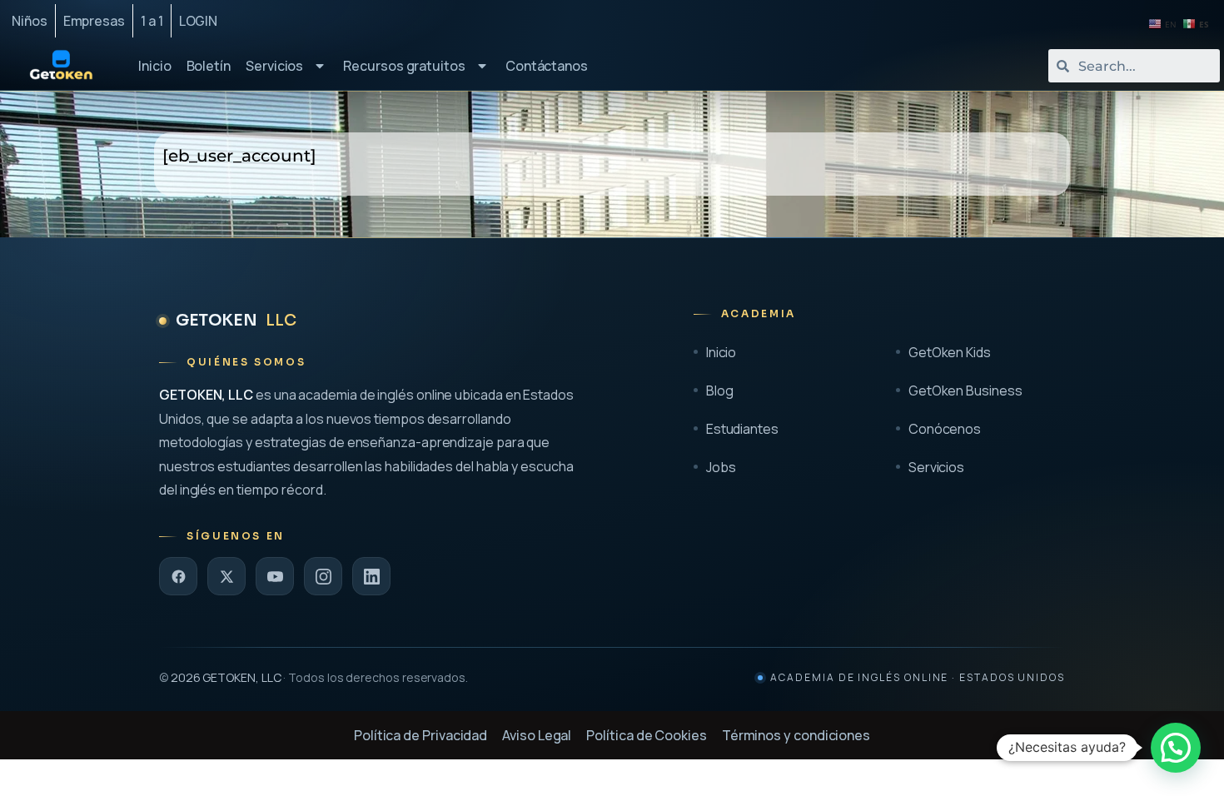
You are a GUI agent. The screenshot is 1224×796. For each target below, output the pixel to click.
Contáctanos (546, 66)
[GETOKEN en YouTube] (275, 576)
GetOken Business (965, 390)
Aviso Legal (536, 735)
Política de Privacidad (420, 735)
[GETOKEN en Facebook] (178, 576)
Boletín (209, 66)
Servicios (274, 66)
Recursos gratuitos (404, 66)
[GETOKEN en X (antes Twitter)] (226, 576)
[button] (1176, 748)
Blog (720, 390)
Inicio (155, 66)
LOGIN (198, 21)
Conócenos (944, 429)
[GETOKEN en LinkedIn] (371, 576)
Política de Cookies (646, 735)
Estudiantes (742, 429)
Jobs (721, 467)
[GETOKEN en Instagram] (323, 576)
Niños (29, 21)
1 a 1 (152, 21)
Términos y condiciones (796, 735)
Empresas (94, 21)
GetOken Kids (949, 352)
